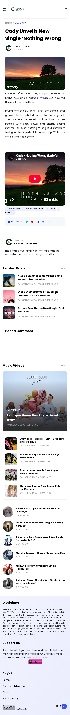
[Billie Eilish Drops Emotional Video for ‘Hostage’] (8, 511)
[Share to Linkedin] (38, 222)
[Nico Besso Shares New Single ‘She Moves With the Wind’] (9, 280)
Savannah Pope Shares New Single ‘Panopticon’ (40, 456)
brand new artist (34, 208)
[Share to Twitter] (27, 222)
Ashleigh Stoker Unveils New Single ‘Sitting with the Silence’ (41, 582)
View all (64, 268)
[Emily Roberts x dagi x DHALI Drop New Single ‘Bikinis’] (11, 443)
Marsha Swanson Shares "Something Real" (41, 552)
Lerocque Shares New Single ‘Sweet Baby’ (32, 417)
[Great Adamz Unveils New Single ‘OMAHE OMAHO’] (11, 475)
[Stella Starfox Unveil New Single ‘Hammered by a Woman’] (9, 296)
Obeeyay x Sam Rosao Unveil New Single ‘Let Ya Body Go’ (39, 539)
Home (8, 23)
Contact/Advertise (14, 686)
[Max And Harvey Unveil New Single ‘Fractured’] (8, 569)
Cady (52, 208)
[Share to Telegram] (43, 222)
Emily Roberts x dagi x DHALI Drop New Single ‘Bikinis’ (42, 440)
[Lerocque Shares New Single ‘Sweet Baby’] (35, 401)
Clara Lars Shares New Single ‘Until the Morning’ (40, 488)
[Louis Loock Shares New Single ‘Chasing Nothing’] (8, 526)
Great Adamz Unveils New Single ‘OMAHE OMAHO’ (39, 472)
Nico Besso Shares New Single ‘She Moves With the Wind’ (40, 277)
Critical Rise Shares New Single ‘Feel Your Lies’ (41, 309)
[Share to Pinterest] (32, 222)
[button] (49, 221)
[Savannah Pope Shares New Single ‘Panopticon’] (11, 459)
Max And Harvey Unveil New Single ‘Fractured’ (36, 567)
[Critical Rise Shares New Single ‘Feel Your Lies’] (9, 312)
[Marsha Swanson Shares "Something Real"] (8, 554)
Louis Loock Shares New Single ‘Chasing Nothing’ (39, 524)
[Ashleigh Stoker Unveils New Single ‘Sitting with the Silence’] (8, 583)
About (6, 692)
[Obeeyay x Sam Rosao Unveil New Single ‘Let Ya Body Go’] (8, 540)
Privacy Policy (11, 698)
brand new (21, 23)
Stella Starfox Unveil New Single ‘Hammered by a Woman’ (38, 293)
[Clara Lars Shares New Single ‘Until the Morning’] (11, 491)
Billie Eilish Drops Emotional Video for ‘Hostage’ (38, 510)
